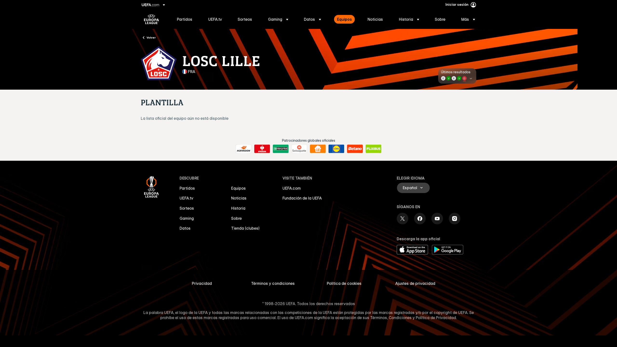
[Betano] (355, 149)
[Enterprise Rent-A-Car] (280, 149)
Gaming (187, 218)
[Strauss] (262, 149)
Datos (185, 228)
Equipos (238, 188)
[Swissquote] (299, 149)
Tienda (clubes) (245, 228)
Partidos (187, 188)
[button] (278, 19)
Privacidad (202, 283)
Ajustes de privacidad (415, 283)
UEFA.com (291, 188)
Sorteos (187, 208)
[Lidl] (336, 149)
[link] (184, 19)
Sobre (236, 218)
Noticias (239, 198)
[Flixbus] (373, 149)
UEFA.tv (186, 198)
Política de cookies (344, 283)
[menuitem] (186, 19)
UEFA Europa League (151, 19)
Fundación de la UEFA (302, 198)
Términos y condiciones (273, 283)
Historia (238, 208)
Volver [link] (151, 37)
